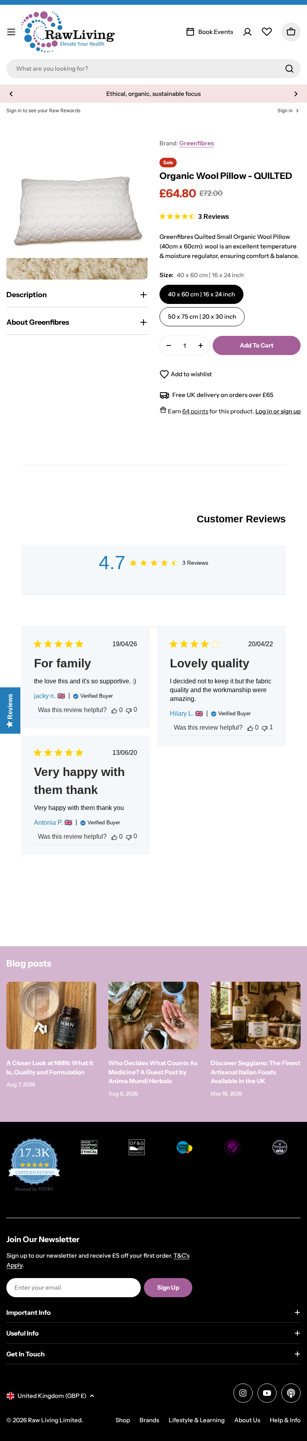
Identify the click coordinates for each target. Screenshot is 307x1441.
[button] (11, 94)
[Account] (247, 32)
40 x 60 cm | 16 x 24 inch (201, 294)
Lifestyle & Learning (197, 1420)
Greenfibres (196, 143)
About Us (247, 1420)
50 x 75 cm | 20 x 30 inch (202, 316)
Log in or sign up (278, 411)
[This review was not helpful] (129, 710)
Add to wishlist (191, 374)
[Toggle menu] (11, 32)
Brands (149, 1420)
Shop (123, 1420)
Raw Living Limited (55, 1420)
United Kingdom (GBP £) (52, 1395)
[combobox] (153, 68)
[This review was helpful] (114, 710)
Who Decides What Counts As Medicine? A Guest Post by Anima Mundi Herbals (152, 1072)
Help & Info (285, 1420)
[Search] (289, 68)
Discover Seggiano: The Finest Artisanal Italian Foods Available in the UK (255, 1072)
